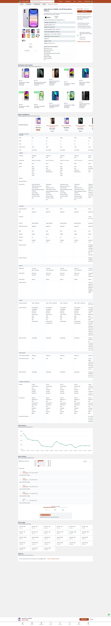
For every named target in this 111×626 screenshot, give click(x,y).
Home (23, 624)
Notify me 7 (84, 11)
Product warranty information (84, 41)
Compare (52, 131)
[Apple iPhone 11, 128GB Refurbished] (66, 121)
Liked (70, 624)
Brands (32, 624)
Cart (75, 1)
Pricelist (60, 624)
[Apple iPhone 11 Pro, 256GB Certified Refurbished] (80, 121)
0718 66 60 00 (82, 39)
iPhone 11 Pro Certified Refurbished (80, 126)
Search (51, 624)
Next (63, 510)
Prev (55, 510)
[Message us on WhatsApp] (92, 1)
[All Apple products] (48, 17)
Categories (41, 624)
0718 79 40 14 (82, 37)
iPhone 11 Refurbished (66, 125)
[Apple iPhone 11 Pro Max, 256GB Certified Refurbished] (52, 121)
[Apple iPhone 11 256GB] (38, 121)
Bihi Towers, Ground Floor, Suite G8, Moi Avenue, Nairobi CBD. (86, 34)
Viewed (79, 624)
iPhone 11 (38, 125)
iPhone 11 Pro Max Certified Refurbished (52, 126)
